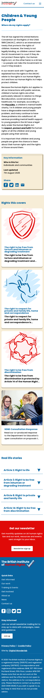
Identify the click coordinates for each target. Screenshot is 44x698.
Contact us (29, 3)
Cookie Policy (24, 645)
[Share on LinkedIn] (17, 185)
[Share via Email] (23, 185)
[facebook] (3, 611)
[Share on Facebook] (6, 185)
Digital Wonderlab (18, 650)
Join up (7, 636)
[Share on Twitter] (11, 185)
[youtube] (19, 611)
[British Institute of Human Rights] (9, 3)
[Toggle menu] (40, 3)
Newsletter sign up (22, 548)
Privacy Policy (8, 645)
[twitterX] (14, 611)
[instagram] (9, 611)
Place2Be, (10, 104)
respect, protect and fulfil (17, 128)
